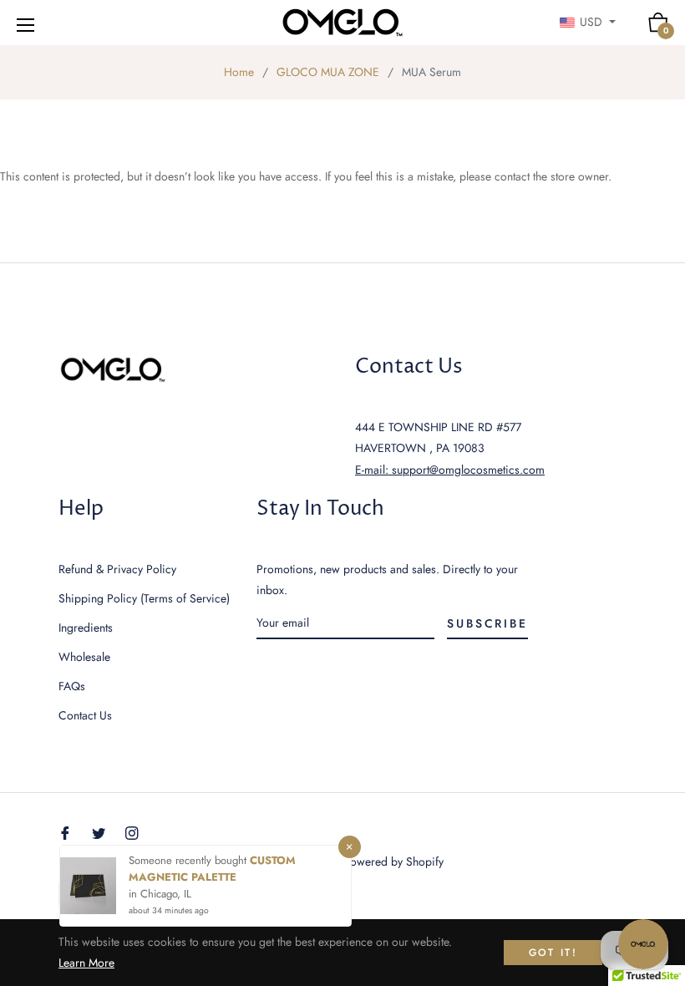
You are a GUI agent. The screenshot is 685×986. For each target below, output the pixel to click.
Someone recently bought (189, 860)
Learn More (86, 962)
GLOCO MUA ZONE (328, 72)
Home (239, 72)
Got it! (553, 952)
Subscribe (487, 623)
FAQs (71, 686)
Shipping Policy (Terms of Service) (144, 598)
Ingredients (85, 627)
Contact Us (85, 715)
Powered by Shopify (393, 861)
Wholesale (84, 656)
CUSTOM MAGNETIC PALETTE (212, 868)
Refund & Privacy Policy (117, 569)
